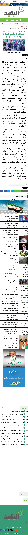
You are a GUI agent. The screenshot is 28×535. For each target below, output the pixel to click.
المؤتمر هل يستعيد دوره (18, 411)
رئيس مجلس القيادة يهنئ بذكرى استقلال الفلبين (12, 419)
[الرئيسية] (20, 20)
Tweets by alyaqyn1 (23, 502)
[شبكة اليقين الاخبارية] (14, 358)
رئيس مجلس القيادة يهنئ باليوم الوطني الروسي (12, 422)
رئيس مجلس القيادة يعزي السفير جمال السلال (13, 417)
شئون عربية (23, 26)
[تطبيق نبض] (14, 377)
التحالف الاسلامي (21, 184)
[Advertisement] (14, 396)
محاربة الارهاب (12, 184)
